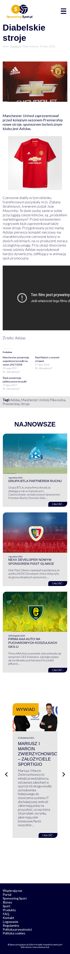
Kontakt (8, 918)
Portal (7, 894)
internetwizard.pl (40, 947)
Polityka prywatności (17, 929)
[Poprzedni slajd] (6, 774)
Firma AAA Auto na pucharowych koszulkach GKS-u (32, 643)
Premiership (11, 404)
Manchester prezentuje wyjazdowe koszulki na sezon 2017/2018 (16, 361)
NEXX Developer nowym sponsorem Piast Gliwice (31, 561)
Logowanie (10, 922)
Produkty (9, 910)
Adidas (15, 400)
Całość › (58, 504)
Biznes (7, 902)
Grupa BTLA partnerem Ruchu (35, 481)
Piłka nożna (57, 400)
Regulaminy (11, 925)
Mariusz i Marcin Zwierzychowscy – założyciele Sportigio (39, 754)
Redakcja (15, 46)
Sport (6, 906)
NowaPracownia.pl (52, 944)
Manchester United (34, 400)
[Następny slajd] (63, 774)
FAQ (6, 914)
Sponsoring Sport (15, 898)
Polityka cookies (14, 933)
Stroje (25, 404)
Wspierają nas (12, 891)
